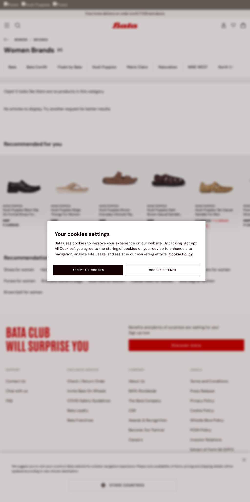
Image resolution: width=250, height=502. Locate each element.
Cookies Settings (162, 270)
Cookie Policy (181, 254)
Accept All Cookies (88, 270)
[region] (126, 251)
